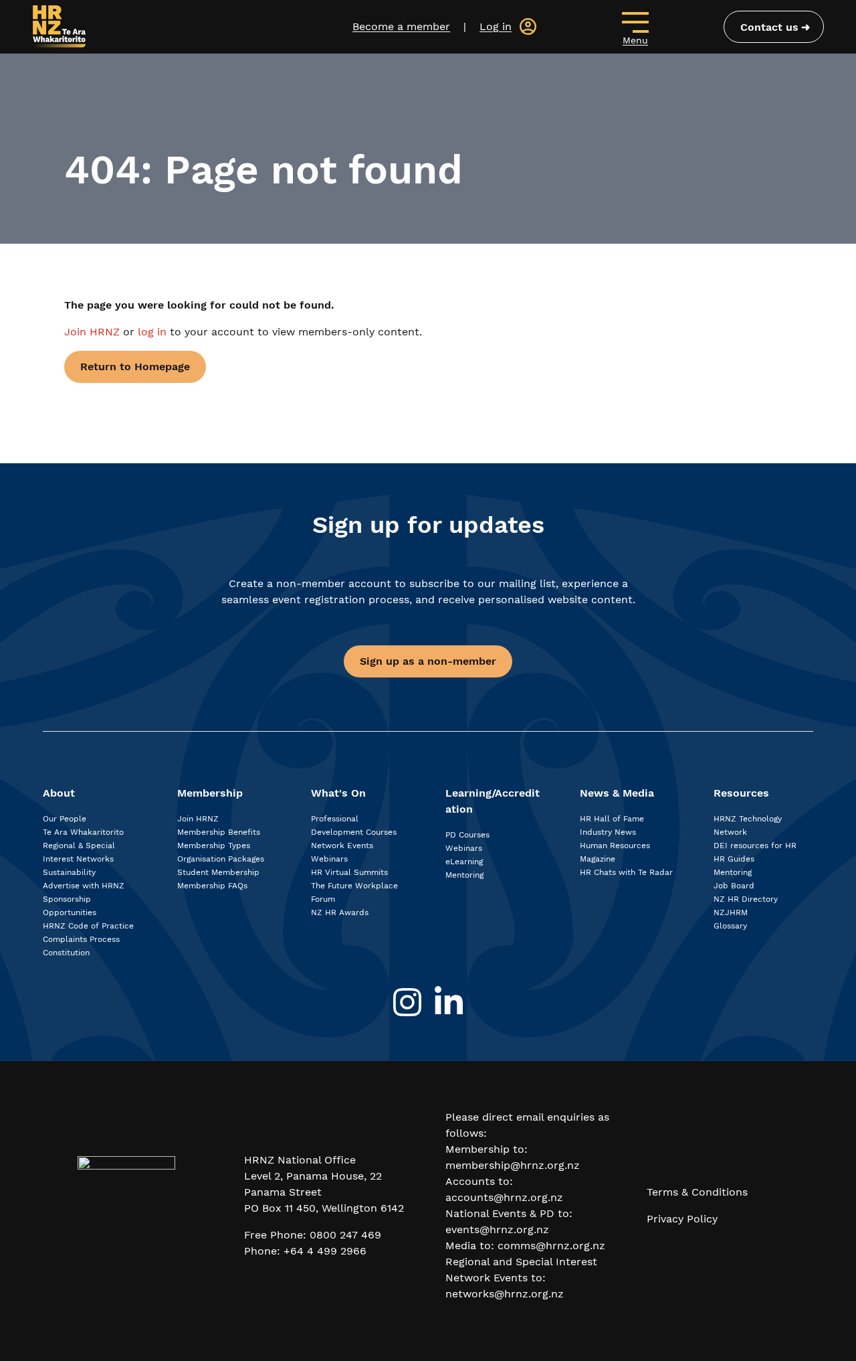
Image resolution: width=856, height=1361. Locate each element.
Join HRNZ (93, 331)
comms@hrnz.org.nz (551, 1245)
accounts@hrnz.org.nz (504, 1197)
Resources (741, 793)
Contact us (769, 27)
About (59, 793)
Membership (210, 793)
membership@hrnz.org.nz (512, 1165)
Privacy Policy (682, 1218)
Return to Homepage (135, 366)
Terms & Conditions (697, 1192)
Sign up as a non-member (428, 661)
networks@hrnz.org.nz (504, 1293)
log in (152, 331)
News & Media (617, 793)
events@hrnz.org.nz (497, 1229)
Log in (495, 26)
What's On (338, 793)
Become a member (401, 26)
